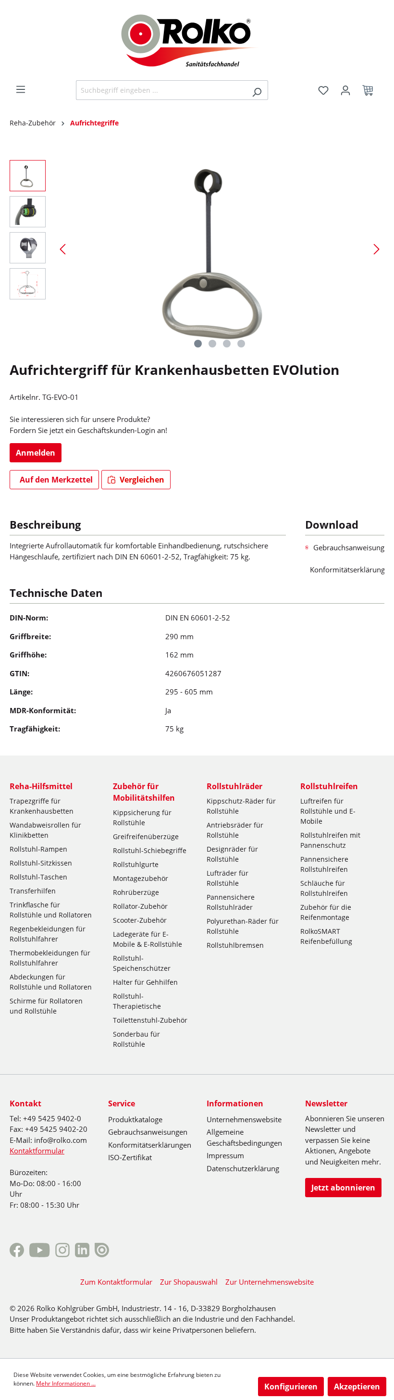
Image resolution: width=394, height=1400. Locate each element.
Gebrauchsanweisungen (147, 1132)
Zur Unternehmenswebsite (269, 1282)
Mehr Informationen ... (66, 1383)
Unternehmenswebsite (244, 1119)
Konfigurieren (291, 1386)
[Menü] (21, 89)
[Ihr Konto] (345, 90)
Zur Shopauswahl (189, 1282)
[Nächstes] (376, 248)
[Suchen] (257, 90)
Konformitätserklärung (347, 569)
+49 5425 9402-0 (52, 1118)
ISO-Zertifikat (130, 1157)
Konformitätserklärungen (149, 1145)
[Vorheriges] (62, 248)
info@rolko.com (60, 1140)
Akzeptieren (357, 1386)
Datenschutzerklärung (243, 1168)
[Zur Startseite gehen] (197, 39)
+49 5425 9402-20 (56, 1129)
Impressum (225, 1155)
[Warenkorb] (370, 90)
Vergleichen (141, 479)
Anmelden (35, 452)
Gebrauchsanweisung (348, 547)
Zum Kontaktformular (116, 1282)
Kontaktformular (37, 1150)
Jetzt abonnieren (343, 1187)
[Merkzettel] (323, 90)
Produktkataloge (135, 1119)
